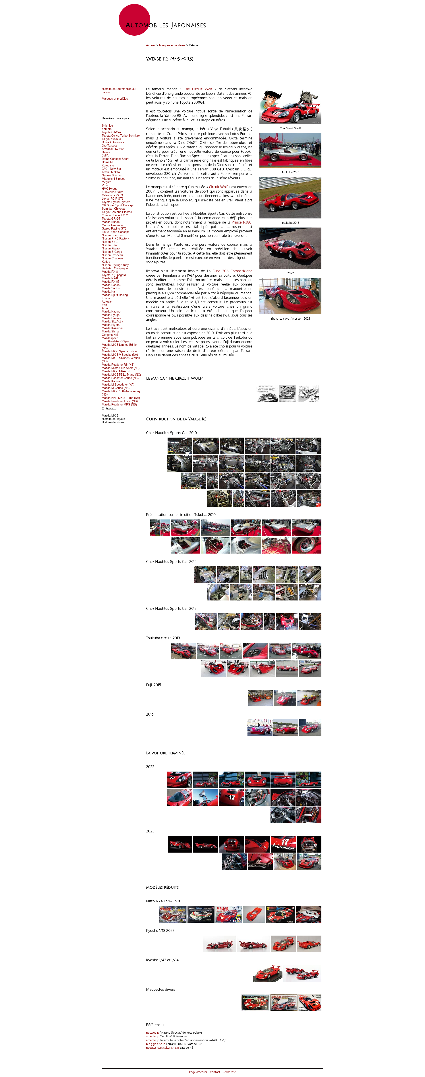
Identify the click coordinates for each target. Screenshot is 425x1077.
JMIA (105, 155)
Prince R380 (241, 222)
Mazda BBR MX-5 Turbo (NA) (121, 398)
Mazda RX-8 (110, 271)
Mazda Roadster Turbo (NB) (120, 401)
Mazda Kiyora (111, 324)
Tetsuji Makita (111, 172)
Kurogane (108, 165)
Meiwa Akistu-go (112, 225)
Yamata (107, 129)
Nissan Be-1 (110, 241)
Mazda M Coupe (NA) (115, 388)
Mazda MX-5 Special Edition (120, 351)
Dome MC (108, 162)
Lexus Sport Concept (115, 232)
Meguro (106, 182)
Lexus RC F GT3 (113, 198)
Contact (215, 1072)
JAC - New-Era (111, 168)
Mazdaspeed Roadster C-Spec (116, 339)
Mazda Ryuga (111, 315)
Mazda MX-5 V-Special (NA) (120, 354)
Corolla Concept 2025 (115, 215)
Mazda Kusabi (111, 222)
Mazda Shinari (111, 331)
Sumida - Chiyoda (113, 208)
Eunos (106, 298)
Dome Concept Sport (115, 158)
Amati (105, 308)
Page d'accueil (198, 1072)
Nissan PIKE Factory (115, 238)
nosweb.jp (153, 1032)
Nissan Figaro (111, 248)
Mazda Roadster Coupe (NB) (120, 378)
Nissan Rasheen (112, 255)
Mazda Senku (111, 288)
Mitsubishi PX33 (112, 195)
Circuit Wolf (219, 187)
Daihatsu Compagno (115, 268)
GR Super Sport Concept (118, 205)
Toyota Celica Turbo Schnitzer (121, 135)
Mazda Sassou (111, 285)
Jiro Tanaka (109, 145)
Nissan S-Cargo (112, 251)
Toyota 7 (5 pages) (114, 275)
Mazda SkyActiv (112, 321)
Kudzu (106, 261)
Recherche (229, 1072)
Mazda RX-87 (110, 281)
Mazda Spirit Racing (115, 295)
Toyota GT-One (111, 132)
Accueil (151, 45)
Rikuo (105, 185)
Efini (105, 305)
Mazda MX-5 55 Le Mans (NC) (121, 374)
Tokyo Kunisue (111, 139)
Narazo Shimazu (112, 175)
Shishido (107, 125)
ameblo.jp (152, 1036)
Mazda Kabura (111, 381)
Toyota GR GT (111, 218)
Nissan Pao (109, 245)
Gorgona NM (110, 334)
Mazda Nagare (111, 311)
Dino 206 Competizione (232, 271)
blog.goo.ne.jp (155, 1044)
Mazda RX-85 (110, 278)
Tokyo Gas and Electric (117, 212)
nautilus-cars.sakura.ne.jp (162, 1047)
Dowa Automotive (113, 142)
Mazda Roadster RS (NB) (118, 364)
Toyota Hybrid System (116, 202)
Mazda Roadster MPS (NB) (119, 404)
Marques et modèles (172, 45)
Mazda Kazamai (112, 328)
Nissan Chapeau (112, 258)
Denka (106, 152)
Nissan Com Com (113, 235)
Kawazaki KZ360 (113, 149)
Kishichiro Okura (112, 192)
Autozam (107, 301)
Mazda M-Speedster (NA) (118, 384)
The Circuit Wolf (199, 89)
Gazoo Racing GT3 (114, 228)
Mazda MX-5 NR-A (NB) (117, 371)
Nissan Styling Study (115, 265)
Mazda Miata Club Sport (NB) (120, 368)
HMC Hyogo (109, 188)
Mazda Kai (109, 291)
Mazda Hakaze (111, 318)
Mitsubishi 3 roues (113, 178)
